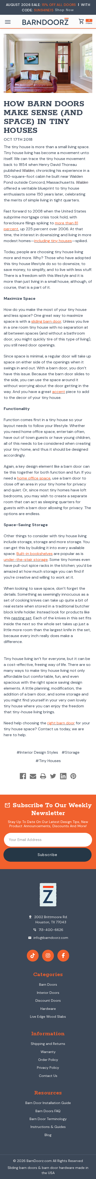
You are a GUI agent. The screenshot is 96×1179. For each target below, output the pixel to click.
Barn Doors (48, 984)
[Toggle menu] (8, 22)
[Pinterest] (73, 776)
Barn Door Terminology (48, 1119)
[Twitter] (53, 776)
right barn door (61, 723)
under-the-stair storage (26, 559)
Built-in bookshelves (34, 553)
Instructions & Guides (48, 1127)
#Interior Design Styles (37, 752)
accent (58, 391)
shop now (64, 10)
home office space (33, 478)
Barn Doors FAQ (48, 1111)
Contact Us (48, 1075)
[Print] (43, 776)
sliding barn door (46, 321)
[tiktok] (33, 956)
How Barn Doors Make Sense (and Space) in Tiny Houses (44, 117)
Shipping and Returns (48, 1043)
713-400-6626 (48, 930)
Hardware (48, 1008)
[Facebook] (23, 776)
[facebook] (63, 956)
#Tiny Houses (48, 760)
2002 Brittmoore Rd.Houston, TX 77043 (48, 919)
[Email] (33, 776)
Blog (48, 1135)
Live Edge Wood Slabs (48, 1016)
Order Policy (48, 1059)
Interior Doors (48, 992)
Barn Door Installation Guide (48, 1103)
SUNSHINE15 (44, 10)
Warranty (48, 1052)
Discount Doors (48, 1000)
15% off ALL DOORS (59, 4)
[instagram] (48, 956)
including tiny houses (53, 240)
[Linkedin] (63, 776)
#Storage (71, 752)
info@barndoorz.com (48, 937)
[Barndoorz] (45, 21)
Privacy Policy (48, 1067)
